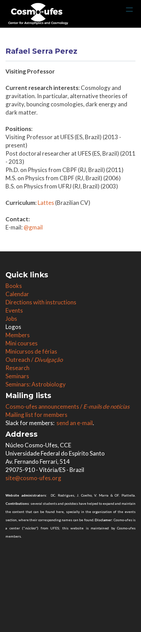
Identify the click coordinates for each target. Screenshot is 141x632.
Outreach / (34, 359)
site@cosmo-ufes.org (33, 478)
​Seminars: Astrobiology (35, 384)
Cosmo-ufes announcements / (67, 406)
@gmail (33, 227)
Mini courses (21, 343)
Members (17, 335)
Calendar (17, 294)
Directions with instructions (40, 302)
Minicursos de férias (31, 351)
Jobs (11, 318)
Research (17, 367)
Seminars (17, 376)
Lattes (46, 202)
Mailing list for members (36, 414)
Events (14, 310)
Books (13, 285)
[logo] (38, 14)
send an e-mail (74, 422)
